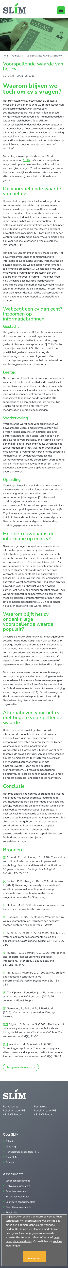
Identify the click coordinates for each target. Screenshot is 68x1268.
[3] (4, 905)
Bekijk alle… (12, 1212)
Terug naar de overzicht (21, 1067)
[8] (4, 992)
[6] (4, 953)
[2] (4, 881)
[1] (4, 857)
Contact (10, 1162)
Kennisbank (17, 56)
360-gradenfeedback (17, 1196)
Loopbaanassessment (18, 1180)
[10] (5, 1024)
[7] (4, 973)
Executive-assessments (18, 1207)
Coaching (11, 1146)
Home (5, 56)
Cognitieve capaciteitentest (20, 1202)
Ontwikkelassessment (18, 1186)
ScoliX (26, 160)
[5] (4, 933)
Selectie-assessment (17, 1191)
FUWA (9, 1141)
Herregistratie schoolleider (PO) (23, 1151)
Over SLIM (11, 1157)
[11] (5, 1044)
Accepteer (34, 1258)
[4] (4, 917)
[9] (4, 1008)
